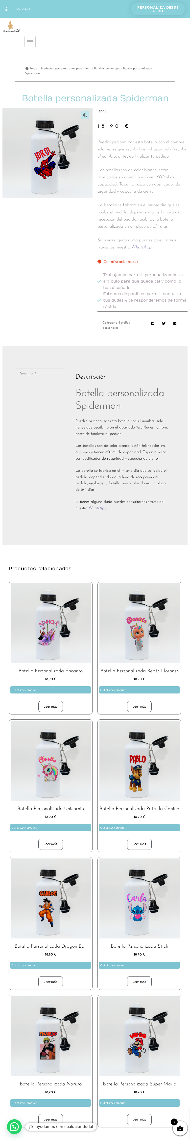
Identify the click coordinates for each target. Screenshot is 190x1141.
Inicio (33, 68)
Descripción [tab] (29, 373)
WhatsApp (141, 247)
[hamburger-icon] (30, 41)
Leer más (50, 707)
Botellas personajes (107, 68)
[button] (85, 115)
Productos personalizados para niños (66, 68)
